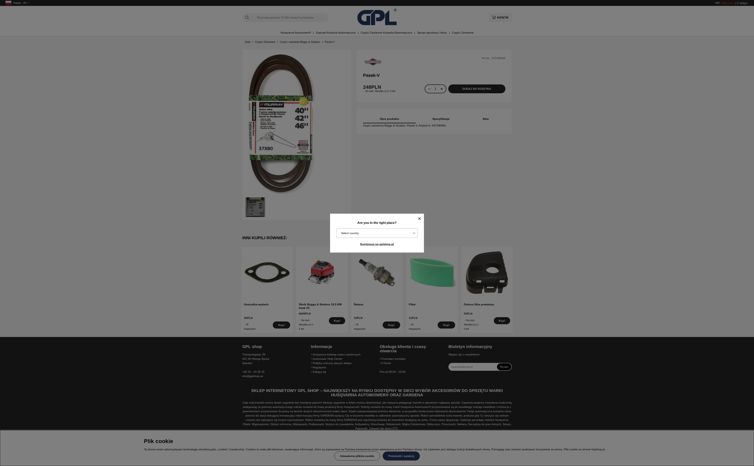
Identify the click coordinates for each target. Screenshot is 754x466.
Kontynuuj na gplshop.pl (377, 244)
